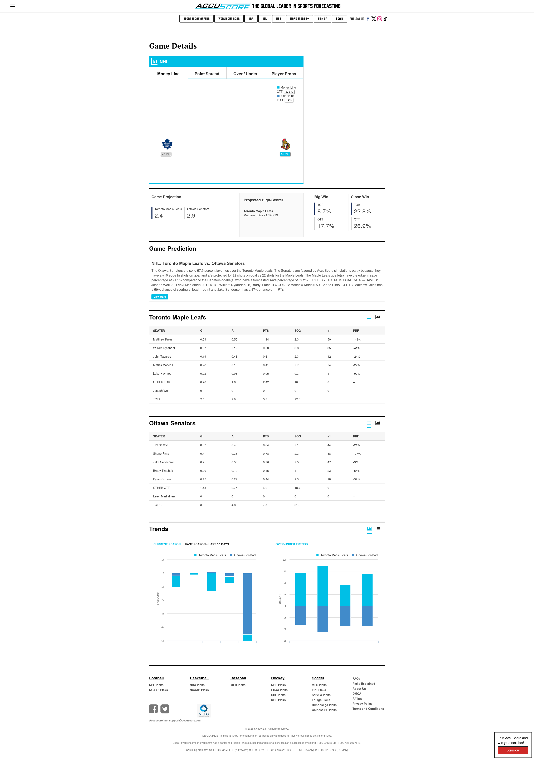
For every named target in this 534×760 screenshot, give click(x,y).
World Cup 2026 (228, 18)
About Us (359, 688)
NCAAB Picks (199, 690)
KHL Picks (278, 700)
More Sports (298, 18)
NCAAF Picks (158, 690)
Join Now (513, 750)
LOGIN (339, 18)
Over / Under (245, 73)
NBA (250, 18)
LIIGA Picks (279, 690)
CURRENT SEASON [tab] (167, 544)
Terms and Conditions (368, 708)
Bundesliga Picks (324, 705)
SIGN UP (322, 18)
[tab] (369, 318)
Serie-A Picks (321, 695)
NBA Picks (197, 685)
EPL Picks (319, 690)
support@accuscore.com (185, 720)
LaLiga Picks (321, 700)
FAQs (356, 678)
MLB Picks (238, 685)
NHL (264, 18)
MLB (278, 18)
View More (160, 297)
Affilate (358, 698)
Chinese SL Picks (324, 710)
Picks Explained (364, 683)
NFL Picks (156, 685)
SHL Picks (278, 695)
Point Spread (207, 73)
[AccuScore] (222, 6)
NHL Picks (278, 685)
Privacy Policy (363, 703)
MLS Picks (319, 685)
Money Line (168, 73)
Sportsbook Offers (196, 18)
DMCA (357, 693)
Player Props (284, 73)
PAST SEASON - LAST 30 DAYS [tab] (207, 544)
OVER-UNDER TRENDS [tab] (292, 544)
